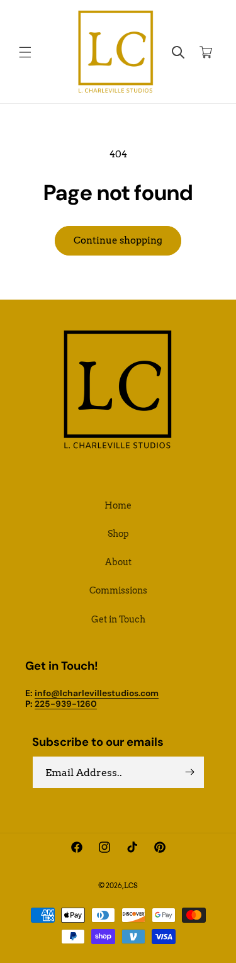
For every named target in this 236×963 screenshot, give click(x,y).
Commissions (118, 590)
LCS (131, 885)
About (118, 562)
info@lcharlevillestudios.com (97, 693)
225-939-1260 (66, 703)
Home (118, 505)
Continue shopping (118, 240)
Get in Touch (118, 619)
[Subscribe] (190, 772)
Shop (118, 534)
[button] (25, 52)
